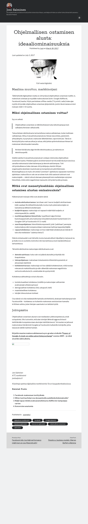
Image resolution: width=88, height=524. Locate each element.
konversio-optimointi (38, 424)
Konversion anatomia (24, 406)
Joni (41, 48)
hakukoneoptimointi (20, 424)
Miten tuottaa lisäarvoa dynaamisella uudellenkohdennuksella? (42, 398)
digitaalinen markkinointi (21, 420)
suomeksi (26, 414)
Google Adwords (51, 420)
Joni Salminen (16, 10)
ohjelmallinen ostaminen (58, 424)
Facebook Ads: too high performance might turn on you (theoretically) (26, 441)
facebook (37, 420)
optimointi (17, 427)
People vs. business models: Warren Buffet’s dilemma (62, 441)
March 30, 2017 (52, 48)
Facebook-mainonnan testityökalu (29, 395)
